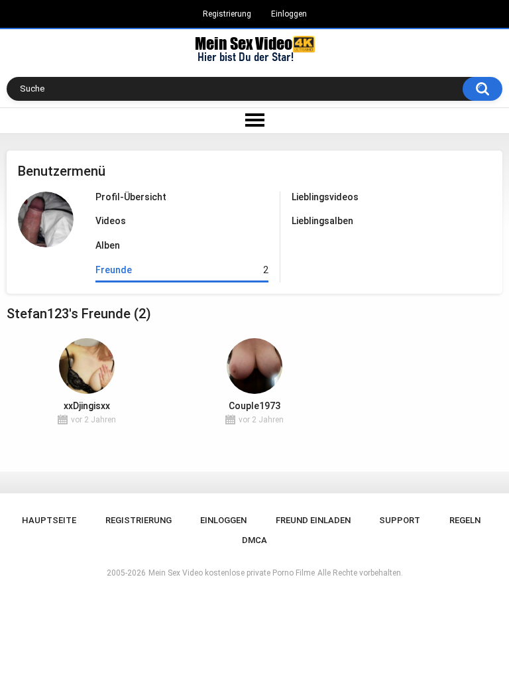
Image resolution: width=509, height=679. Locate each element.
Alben (107, 245)
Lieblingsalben (322, 221)
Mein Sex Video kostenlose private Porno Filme (231, 573)
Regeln (465, 520)
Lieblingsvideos (325, 197)
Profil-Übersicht (130, 197)
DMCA (254, 540)
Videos (110, 221)
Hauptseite (49, 520)
